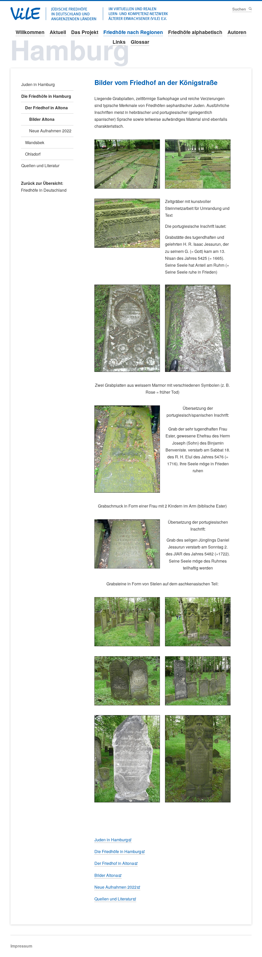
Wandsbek (34, 142)
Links (119, 41)
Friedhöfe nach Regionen (133, 32)
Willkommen (30, 32)
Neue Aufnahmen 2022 (115, 887)
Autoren (236, 32)
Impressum (21, 946)
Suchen (250, 9)
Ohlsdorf (32, 154)
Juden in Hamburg (111, 840)
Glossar (140, 41)
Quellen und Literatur (113, 899)
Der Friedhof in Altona (114, 863)
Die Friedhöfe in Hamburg (117, 851)
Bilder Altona (106, 875)
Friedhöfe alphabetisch (195, 32)
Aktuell (58, 32)
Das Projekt (84, 32)
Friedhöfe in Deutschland (44, 190)
